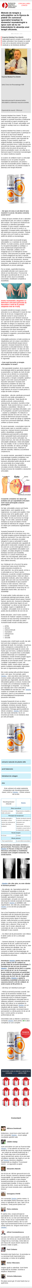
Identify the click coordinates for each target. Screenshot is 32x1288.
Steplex (4, 676)
